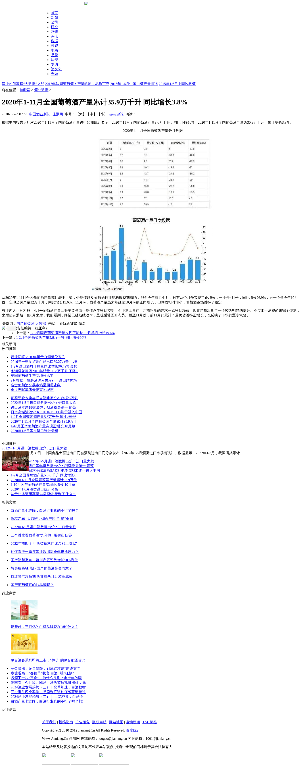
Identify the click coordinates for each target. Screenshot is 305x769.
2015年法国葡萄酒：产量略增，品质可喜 (77, 84)
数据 (54, 41)
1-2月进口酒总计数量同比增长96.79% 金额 (44, 366)
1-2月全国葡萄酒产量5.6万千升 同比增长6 (43, 417)
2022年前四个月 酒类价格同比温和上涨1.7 (44, 543)
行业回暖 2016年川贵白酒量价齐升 (38, 357)
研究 (54, 27)
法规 (54, 60)
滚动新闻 (133, 722)
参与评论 (116, 114)
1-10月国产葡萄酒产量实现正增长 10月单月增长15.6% (72, 333)
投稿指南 (66, 722)
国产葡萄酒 (25, 323)
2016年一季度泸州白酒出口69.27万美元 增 (44, 362)
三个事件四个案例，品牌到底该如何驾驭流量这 (48, 692)
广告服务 (82, 722)
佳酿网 (25, 90)
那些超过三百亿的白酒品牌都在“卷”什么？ (44, 627)
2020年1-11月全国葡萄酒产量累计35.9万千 (44, 421)
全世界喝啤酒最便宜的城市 (32, 390)
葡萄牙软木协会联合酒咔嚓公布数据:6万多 (44, 398)
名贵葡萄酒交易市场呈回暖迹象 (36, 385)
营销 (54, 31)
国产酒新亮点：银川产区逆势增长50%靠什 (44, 560)
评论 (54, 36)
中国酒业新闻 (39, 114)
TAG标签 (149, 722)
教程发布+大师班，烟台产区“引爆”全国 (42, 519)
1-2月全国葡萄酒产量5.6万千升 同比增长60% (51, 337)
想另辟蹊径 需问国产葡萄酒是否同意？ (41, 568)
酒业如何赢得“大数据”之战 (23, 84)
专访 (54, 64)
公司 (54, 22)
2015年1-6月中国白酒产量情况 (134, 84)
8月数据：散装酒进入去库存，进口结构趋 (44, 380)
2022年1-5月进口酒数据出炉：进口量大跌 (43, 403)
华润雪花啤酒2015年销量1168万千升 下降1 (44, 371)
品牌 (54, 55)
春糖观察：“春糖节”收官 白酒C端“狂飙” (42, 673)
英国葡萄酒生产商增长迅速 (32, 376)
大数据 (40, 323)
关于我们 (49, 722)
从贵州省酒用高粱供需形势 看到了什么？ (43, 494)
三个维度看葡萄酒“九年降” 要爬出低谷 (41, 535)
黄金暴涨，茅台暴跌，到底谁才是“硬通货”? (45, 668)
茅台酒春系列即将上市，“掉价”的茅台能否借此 (48, 660)
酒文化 (56, 69)
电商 (54, 50)
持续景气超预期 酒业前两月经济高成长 (41, 576)
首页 (54, 13)
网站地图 (116, 722)
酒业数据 (41, 90)
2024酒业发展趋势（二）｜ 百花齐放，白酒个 (47, 696)
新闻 (54, 17)
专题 (54, 74)
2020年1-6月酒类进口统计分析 (34, 431)
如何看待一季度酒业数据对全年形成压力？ (45, 552)
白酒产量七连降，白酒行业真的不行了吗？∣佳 (47, 701)
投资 (54, 46)
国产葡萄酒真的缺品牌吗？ (32, 585)
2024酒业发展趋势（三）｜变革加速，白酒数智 (48, 687)
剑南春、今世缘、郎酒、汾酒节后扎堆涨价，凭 (48, 682)
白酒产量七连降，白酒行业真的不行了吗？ (45, 510)
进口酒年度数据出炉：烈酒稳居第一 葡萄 (43, 407)
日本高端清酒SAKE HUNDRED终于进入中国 (46, 412)
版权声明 (99, 722)
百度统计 (133, 730)
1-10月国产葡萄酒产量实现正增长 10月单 (43, 426)
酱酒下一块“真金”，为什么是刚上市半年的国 (46, 678)
